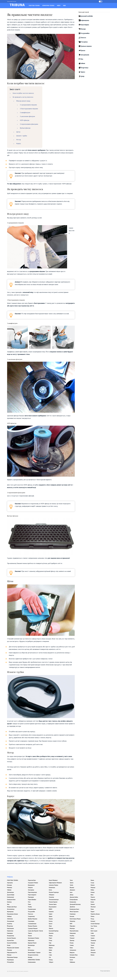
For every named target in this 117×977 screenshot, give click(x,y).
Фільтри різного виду (23, 101)
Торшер (93, 943)
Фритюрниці (10, 911)
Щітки (18, 132)
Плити (29, 904)
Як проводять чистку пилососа (23, 97)
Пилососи (30, 914)
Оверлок (30, 887)
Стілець (51, 959)
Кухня (71, 959)
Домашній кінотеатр (75, 904)
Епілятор (9, 902)
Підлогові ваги (32, 880)
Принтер (72, 940)
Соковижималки (32, 923)
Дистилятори (10, 892)
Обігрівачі (51, 894)
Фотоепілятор (10, 909)
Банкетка (51, 911)
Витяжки (30, 957)
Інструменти (73, 950)
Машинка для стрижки (13, 947)
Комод (50, 921)
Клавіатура (72, 914)
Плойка (30, 907)
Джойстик (72, 907)
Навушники (73, 933)
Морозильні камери (12, 957)
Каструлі (93, 921)
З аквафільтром (25, 112)
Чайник (82, 63)
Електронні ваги (11, 899)
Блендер (9, 885)
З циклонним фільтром (27, 116)
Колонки (72, 916)
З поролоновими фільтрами (29, 124)
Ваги (29, 947)
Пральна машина (86, 46)
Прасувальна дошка (12, 914)
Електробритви (74, 899)
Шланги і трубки (21, 136)
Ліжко (50, 926)
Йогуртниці (10, 926)
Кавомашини (10, 928)
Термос (82, 72)
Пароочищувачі (32, 894)
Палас (92, 909)
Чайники (9, 890)
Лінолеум (93, 907)
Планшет (72, 938)
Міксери (83, 29)
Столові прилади (95, 923)
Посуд (92, 919)
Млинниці (9, 887)
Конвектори (52, 887)
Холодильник (84, 55)
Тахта (71, 880)
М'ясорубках (10, 962)
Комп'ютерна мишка (75, 919)
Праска (82, 50)
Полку (50, 940)
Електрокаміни (32, 962)
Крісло (50, 923)
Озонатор (51, 897)
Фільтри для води (12, 907)
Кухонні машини (11, 938)
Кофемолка (10, 931)
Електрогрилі (10, 897)
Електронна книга (74, 909)
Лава (50, 952)
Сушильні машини (32, 928)
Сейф (92, 933)
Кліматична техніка (48, 5)
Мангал (92, 885)
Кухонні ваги (10, 940)
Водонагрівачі (52, 907)
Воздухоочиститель (33, 955)
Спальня (93, 935)
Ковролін (93, 899)
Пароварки (31, 897)
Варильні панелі (32, 943)
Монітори (72, 928)
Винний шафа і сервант (34, 952)
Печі (29, 902)
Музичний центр (74, 931)
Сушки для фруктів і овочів (35, 931)
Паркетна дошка (95, 914)
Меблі (58, 5)
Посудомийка (84, 33)
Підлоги (93, 897)
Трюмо (71, 882)
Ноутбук (72, 935)
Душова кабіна (74, 897)
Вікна (92, 894)
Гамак (71, 947)
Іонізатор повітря (53, 885)
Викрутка (72, 952)
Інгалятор (9, 923)
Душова (93, 950)
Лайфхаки (72, 962)
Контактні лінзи (74, 955)
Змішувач (93, 952)
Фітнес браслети (74, 911)
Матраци (93, 887)
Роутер (71, 943)
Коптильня (72, 957)
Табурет (51, 962)
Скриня (92, 938)
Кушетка (51, 933)
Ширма (51, 947)
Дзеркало (72, 890)
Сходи (92, 882)
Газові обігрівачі (53, 880)
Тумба (71, 885)
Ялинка (92, 955)
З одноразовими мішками (28, 105)
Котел (50, 890)
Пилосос (83, 38)
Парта (50, 938)
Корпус (18, 143)
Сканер (72, 945)
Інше (64, 5)
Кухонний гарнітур (53, 931)
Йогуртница (84, 68)
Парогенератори (32, 892)
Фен (81, 59)
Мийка (92, 890)
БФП (71, 923)
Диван (50, 916)
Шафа (50, 950)
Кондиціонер (10, 935)
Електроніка (73, 902)
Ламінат (93, 904)
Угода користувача (105, 971)
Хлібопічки (10, 919)
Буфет (50, 914)
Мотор (18, 140)
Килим (92, 902)
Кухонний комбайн (86, 16)
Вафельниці (31, 940)
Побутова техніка (34, 5)
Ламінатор (72, 921)
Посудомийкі (31, 911)
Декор (71, 894)
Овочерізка (31, 890)
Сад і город (94, 926)
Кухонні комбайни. (12, 943)
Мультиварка (84, 25)
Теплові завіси (52, 904)
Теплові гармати (53, 902)
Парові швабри (32, 899)
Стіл (50, 957)
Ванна (92, 947)
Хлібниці (9, 916)
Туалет (92, 945)
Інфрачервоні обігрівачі (55, 882)
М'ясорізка (84, 42)
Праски (30, 935)
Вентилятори (31, 945)
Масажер (9, 950)
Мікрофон (72, 926)
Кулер (82, 76)
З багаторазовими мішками (29, 109)
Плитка (92, 916)
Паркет (92, 911)
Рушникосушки (32, 909)
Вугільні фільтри (25, 128)
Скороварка (31, 921)
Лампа (92, 880)
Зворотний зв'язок (11, 1)
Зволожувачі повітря (33, 938)
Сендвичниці (31, 916)
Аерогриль (10, 882)
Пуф (50, 943)
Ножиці (92, 892)
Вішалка (72, 887)
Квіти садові (94, 931)
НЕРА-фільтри (24, 120)
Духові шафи (10, 894)
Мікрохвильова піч (12, 952)
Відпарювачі (31, 885)
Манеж (51, 935)
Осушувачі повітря (33, 882)
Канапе (51, 919)
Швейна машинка (32, 919)
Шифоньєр (51, 945)
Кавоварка (10, 933)
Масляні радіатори (54, 892)
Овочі (92, 928)
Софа (50, 955)
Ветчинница (31, 950)
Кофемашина (84, 20)
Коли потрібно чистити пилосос (23, 93)
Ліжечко (51, 928)
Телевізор (93, 940)
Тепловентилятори (54, 899)
